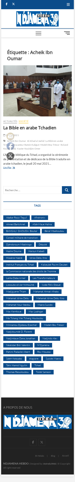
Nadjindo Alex (49, 338)
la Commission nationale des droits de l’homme (31, 271)
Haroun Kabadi (36, 251)
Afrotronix (39, 217)
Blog (53, 456)
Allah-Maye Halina (42, 224)
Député (43, 244)
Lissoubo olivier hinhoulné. (20, 284)
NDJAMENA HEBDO (15, 463)
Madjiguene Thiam (16, 291)
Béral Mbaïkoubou (54, 230)
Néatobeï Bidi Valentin (18, 345)
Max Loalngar (36, 311)
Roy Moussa (43, 351)
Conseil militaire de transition (22, 237)
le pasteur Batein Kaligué (26, 144)
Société (23, 121)
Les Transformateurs (44, 278)
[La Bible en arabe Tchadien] (37, 91)
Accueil (65, 455)
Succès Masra (53, 358)
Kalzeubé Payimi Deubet (54, 264)
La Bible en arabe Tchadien (29, 127)
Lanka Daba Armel (15, 278)
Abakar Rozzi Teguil (16, 217)
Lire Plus (11, 168)
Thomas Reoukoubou (17, 371)
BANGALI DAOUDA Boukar (21, 230)
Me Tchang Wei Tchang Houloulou (24, 318)
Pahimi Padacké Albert (18, 351)
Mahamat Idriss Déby (17, 298)
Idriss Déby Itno (38, 257)
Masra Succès (45, 304)
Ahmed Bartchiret (15, 224)
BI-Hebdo (39, 456)
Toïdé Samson (43, 371)
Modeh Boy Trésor (50, 144)
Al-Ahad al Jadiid (35, 140)
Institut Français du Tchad (20, 264)
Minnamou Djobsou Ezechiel (21, 324)
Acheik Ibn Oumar (16, 140)
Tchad (37, 365)
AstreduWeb (49, 463)
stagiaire (33, 358)
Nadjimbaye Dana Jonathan (20, 338)
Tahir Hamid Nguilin (16, 365)
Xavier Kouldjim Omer (28, 148)
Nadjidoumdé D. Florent (19, 331)
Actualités (10, 121)
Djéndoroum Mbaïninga (18, 244)
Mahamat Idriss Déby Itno (50, 298)
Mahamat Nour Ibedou (18, 304)
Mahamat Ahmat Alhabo (46, 291)
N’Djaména (43, 345)
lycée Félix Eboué (51, 284)
